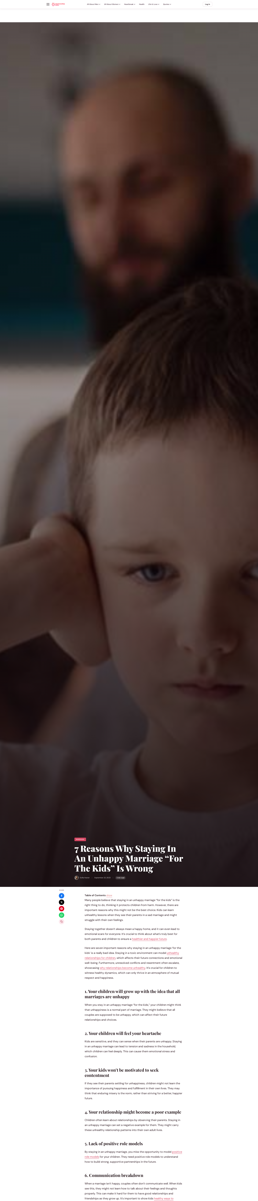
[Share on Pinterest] (61, 908)
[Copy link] (61, 921)
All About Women (111, 4)
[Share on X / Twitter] (61, 902)
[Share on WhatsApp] (61, 915)
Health (141, 4)
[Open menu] (48, 4)
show (109, 895)
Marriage (80, 839)
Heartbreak (128, 4)
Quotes (166, 4)
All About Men (92, 4)
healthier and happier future (149, 939)
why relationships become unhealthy (122, 968)
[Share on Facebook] (61, 895)
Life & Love (152, 4)
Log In (207, 4)
